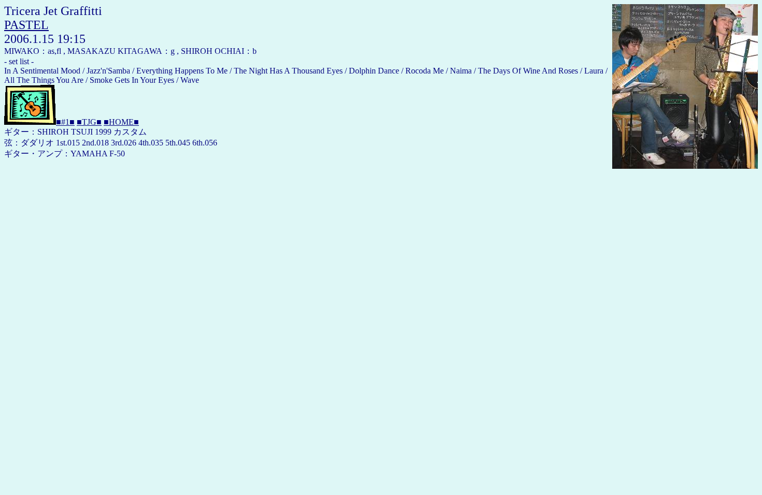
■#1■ (65, 122)
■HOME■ (121, 122)
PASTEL (26, 25)
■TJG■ (89, 122)
